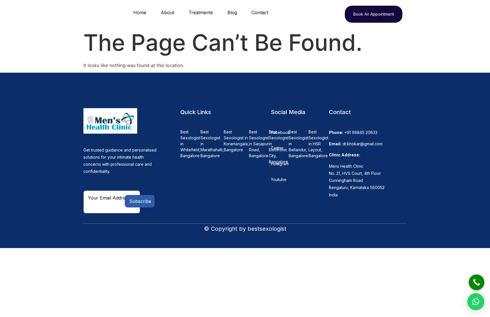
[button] (475, 301)
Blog (232, 12)
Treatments (201, 12)
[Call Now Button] (476, 282)
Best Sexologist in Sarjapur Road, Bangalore (259, 143)
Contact (260, 12)
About (167, 12)
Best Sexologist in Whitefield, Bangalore (190, 143)
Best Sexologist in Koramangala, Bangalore (236, 140)
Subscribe (140, 201)
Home (139, 12)
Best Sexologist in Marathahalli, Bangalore (212, 143)
